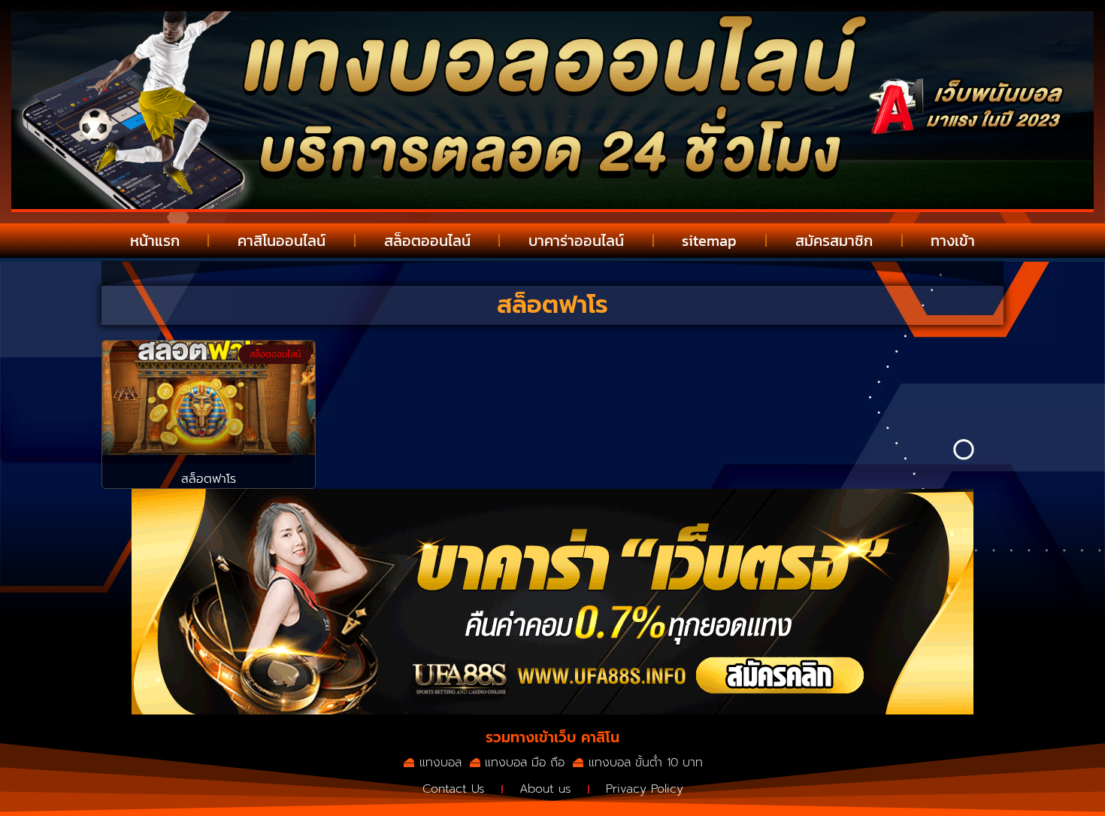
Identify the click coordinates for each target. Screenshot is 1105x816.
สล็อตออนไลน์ (427, 240)
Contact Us (453, 789)
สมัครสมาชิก (834, 240)
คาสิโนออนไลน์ (281, 240)
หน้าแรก (155, 240)
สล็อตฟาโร (208, 479)
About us (545, 789)
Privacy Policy (644, 789)
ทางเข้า (953, 240)
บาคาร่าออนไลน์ (576, 240)
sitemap (709, 240)
